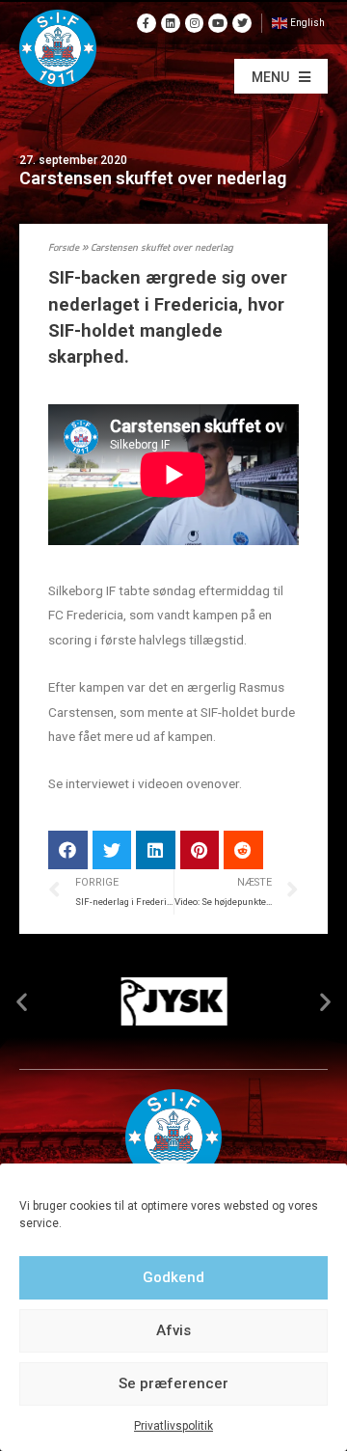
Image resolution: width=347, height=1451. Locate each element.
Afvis (173, 1330)
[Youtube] (217, 23)
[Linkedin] (170, 23)
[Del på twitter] (112, 850)
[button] (281, 76)
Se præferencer (173, 1383)
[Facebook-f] (146, 23)
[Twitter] (242, 23)
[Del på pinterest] (200, 850)
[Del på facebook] (68, 850)
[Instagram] (194, 23)
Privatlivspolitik (173, 1426)
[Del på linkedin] (155, 850)
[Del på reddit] (243, 850)
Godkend (173, 1277)
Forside (63, 248)
